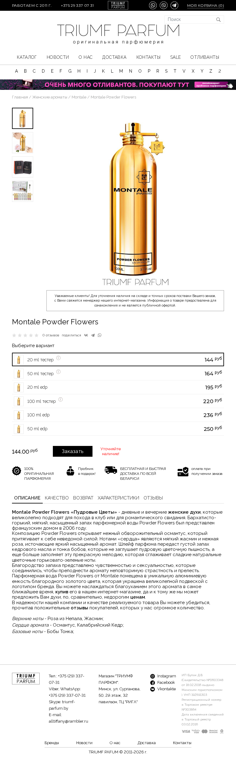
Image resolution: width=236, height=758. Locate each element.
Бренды (52, 742)
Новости (58, 57)
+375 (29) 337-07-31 (67, 695)
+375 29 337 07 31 (77, 5)
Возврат (83, 498)
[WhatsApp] (99, 335)
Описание (27, 498)
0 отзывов (50, 335)
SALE (175, 57)
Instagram (166, 676)
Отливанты (205, 57)
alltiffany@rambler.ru (68, 721)
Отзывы (153, 498)
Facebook (165, 682)
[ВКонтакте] (86, 335)
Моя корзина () (205, 5)
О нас (85, 57)
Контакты (148, 57)
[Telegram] (93, 335)
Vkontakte (166, 689)
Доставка (114, 57)
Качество (57, 498)
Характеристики (118, 498)
